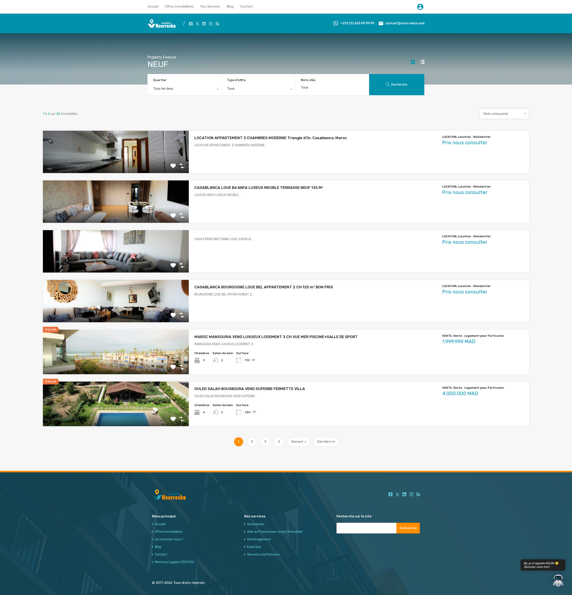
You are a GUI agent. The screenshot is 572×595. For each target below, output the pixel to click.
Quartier (160, 80)
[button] (558, 581)
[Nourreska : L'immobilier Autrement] (161, 27)
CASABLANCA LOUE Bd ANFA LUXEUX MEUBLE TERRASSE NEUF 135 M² (258, 187)
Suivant (297, 442)
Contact (246, 6)
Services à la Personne (263, 554)
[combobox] (184, 89)
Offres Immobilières (179, 6)
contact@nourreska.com (405, 23)
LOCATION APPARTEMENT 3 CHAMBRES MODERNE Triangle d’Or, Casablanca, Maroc (270, 138)
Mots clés (308, 80)
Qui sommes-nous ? (169, 539)
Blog (230, 6)
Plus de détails (115, 164)
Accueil (152, 6)
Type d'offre (236, 80)
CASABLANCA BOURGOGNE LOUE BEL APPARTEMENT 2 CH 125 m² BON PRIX (263, 287)
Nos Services (210, 6)
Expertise (254, 547)
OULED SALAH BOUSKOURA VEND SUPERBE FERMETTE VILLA (249, 388)
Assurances (255, 524)
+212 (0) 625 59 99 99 (357, 23)
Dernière (324, 442)
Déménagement (259, 539)
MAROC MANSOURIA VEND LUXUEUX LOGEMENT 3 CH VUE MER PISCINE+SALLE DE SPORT (276, 337)
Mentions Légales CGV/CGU (174, 562)
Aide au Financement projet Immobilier (275, 531)
